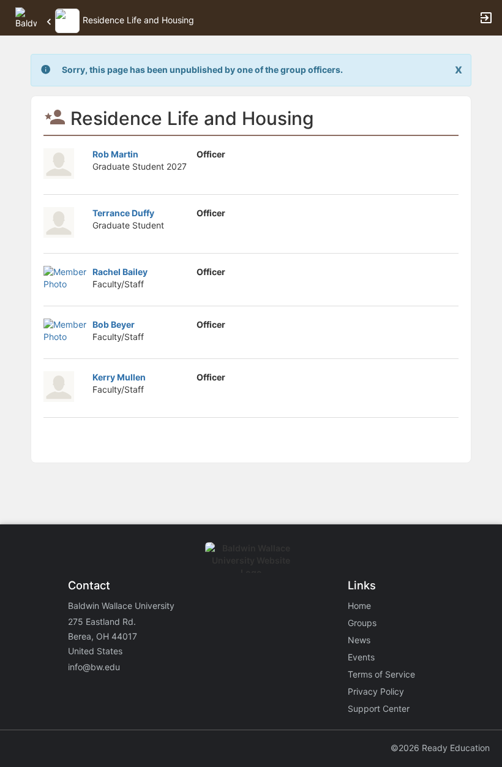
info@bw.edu (94, 667)
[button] (26, 17)
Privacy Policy (376, 691)
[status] (202, 70)
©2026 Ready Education (440, 747)
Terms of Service (381, 674)
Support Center (379, 708)
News (359, 640)
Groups (362, 623)
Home (359, 605)
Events (361, 657)
